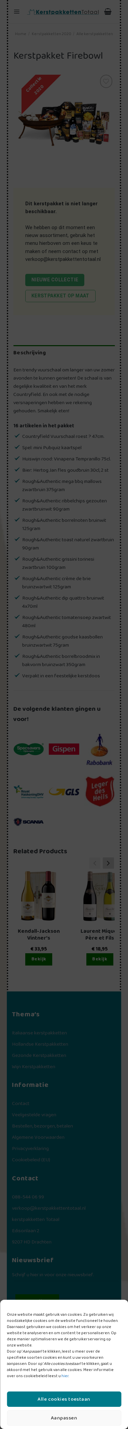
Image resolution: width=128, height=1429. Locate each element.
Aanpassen (64, 1418)
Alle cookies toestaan (64, 1399)
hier (65, 1376)
